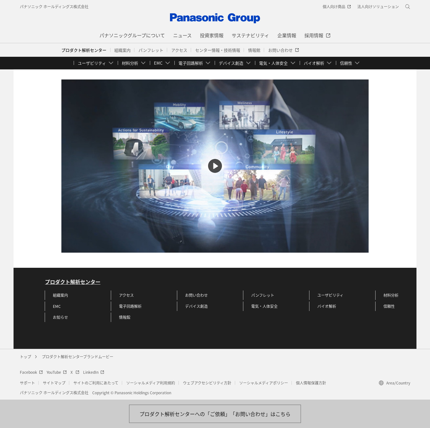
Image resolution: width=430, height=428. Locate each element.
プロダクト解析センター (83, 50)
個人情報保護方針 (311, 382)
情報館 (124, 317)
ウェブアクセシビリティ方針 (207, 382)
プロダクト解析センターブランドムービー (77, 356)
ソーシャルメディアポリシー (263, 382)
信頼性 (389, 306)
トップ (25, 356)
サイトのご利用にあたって (95, 382)
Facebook (28, 372)
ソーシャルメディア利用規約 (150, 382)
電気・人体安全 (264, 306)
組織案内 (60, 295)
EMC (57, 306)
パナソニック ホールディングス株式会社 (54, 6)
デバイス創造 (196, 306)
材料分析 (391, 295)
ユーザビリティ (330, 295)
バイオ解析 (326, 306)
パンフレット (262, 295)
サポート (27, 382)
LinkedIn (91, 372)
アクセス (126, 295)
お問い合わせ (196, 295)
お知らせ (60, 317)
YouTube (54, 372)
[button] (122, 50)
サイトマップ (54, 382)
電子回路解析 (130, 306)
